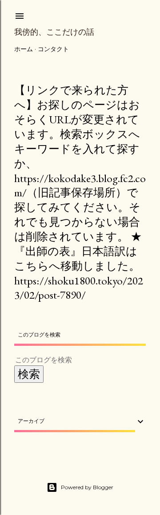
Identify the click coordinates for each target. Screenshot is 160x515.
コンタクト (53, 49)
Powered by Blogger (87, 487)
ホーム (23, 49)
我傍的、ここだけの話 (54, 32)
